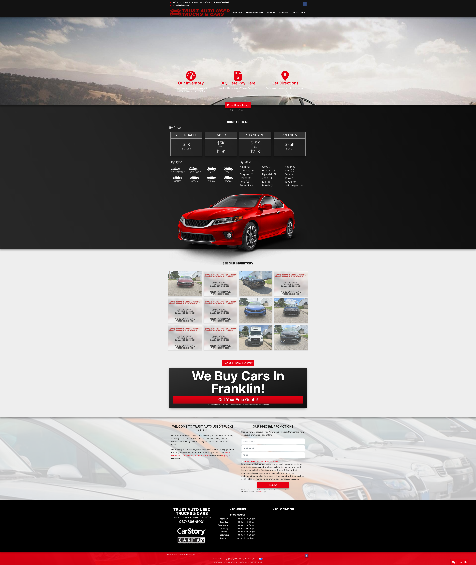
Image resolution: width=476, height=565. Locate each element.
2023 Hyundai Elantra (291, 300)
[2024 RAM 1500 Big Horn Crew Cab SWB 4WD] (185, 310)
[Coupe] (177, 179)
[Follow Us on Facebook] (305, 4)
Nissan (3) (291, 166)
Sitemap (241, 559)
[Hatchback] (195, 170)
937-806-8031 (222, 2)
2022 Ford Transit (255, 327)
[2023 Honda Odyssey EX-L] (220, 337)
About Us (174, 554)
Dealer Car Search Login (220, 559)
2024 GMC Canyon (220, 300)
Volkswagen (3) (294, 185)
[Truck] (211, 179)
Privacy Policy (190, 554)
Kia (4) (266, 181)
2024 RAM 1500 (185, 300)
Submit (273, 485)
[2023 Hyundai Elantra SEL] (291, 310)
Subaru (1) (291, 174)
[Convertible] (178, 170)
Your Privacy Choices (251, 559)
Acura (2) (245, 166)
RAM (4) (289, 170)
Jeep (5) (267, 178)
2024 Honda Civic (255, 300)
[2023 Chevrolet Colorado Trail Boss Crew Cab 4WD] (185, 337)
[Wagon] (228, 179)
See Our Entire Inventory (238, 362)
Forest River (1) (248, 185)
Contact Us (181, 554)
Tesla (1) (289, 178)
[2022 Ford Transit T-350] (255, 337)
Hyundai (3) (269, 174)
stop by (224, 455)
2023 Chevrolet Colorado (185, 327)
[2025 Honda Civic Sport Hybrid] (220, 283)
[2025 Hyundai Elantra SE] (185, 283)
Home (169, 554)
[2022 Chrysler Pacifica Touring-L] (291, 337)
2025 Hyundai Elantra (185, 273)
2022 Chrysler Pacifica (291, 327)
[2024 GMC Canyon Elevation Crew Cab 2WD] (220, 310)
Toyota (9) (291, 181)
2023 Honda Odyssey (220, 327)
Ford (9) (244, 181)
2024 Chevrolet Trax (256, 273)
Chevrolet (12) (248, 170)
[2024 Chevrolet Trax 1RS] (255, 283)
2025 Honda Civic (220, 273)
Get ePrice (220, 293)
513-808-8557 (181, 5)
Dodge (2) (246, 178)
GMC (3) (267, 166)
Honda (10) (268, 170)
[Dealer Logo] (199, 12)
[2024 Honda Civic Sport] (255, 310)
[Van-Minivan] (228, 170)
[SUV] (211, 170)
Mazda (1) (268, 185)
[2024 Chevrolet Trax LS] (291, 283)
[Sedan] (194, 179)
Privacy (260, 491)
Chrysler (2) (247, 174)
